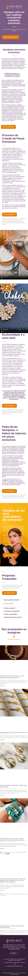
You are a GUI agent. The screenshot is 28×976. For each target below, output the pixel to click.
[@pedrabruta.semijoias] (14, 636)
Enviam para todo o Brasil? (13, 617)
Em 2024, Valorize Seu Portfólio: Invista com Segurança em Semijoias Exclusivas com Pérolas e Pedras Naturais (13, 880)
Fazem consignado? (10, 614)
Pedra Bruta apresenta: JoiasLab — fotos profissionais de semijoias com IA (12, 676)
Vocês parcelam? (9, 608)
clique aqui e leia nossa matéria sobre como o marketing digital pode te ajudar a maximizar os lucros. (12, 413)
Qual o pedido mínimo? (12, 600)
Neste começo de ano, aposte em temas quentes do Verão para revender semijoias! (12, 839)
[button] (14, 599)
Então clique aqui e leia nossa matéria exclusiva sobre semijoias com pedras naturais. (13, 223)
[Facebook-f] (11, 953)
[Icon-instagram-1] (17, 953)
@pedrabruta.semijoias (14, 639)
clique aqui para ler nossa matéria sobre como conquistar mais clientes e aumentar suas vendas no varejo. (13, 496)
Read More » (2, 685)
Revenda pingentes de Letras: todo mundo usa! (14, 732)
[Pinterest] (14, 953)
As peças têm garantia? (12, 611)
